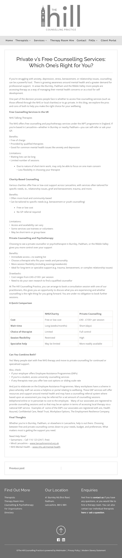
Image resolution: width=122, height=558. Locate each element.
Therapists (9, 497)
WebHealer (61, 550)
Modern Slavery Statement (94, 550)
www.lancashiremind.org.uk (44, 443)
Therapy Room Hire (14, 501)
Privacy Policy (74, 550)
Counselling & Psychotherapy (18, 504)
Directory (9, 512)
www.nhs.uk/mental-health (46, 446)
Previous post (16, 468)
